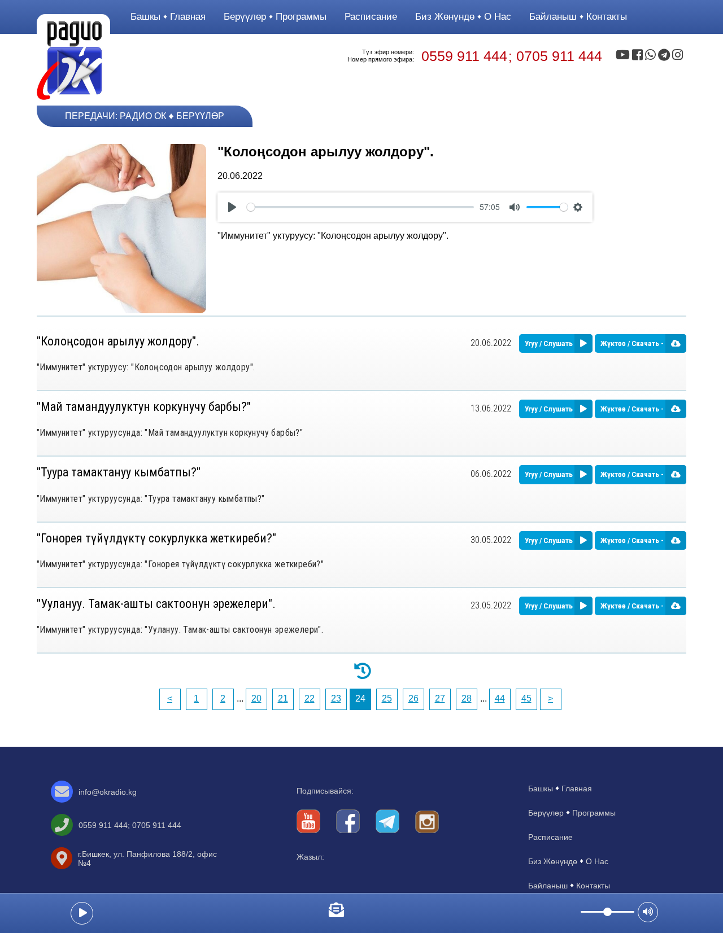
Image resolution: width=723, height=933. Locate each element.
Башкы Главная (168, 16)
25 (387, 698)
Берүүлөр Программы (275, 16)
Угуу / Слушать (549, 343)
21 (283, 698)
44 (500, 698)
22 (309, 698)
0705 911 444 (559, 56)
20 (256, 698)
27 (440, 698)
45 (526, 698)
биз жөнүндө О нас (463, 16)
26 (413, 698)
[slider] (360, 207)
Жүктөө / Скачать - (632, 343)
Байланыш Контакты (578, 16)
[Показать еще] (361, 670)
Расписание (371, 16)
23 (336, 698)
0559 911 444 (464, 56)
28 (466, 698)
